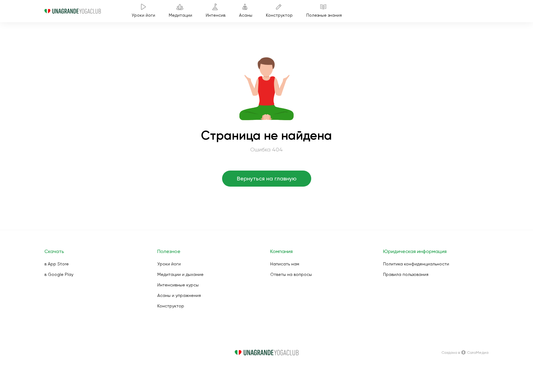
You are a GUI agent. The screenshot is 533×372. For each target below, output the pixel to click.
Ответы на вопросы (291, 274)
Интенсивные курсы (178, 284)
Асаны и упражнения (179, 295)
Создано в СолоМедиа (465, 352)
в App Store (56, 263)
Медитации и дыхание (180, 274)
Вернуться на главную (266, 178)
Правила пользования (405, 274)
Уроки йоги (169, 263)
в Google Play (58, 274)
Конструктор (170, 305)
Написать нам (284, 263)
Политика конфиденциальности (416, 263)
